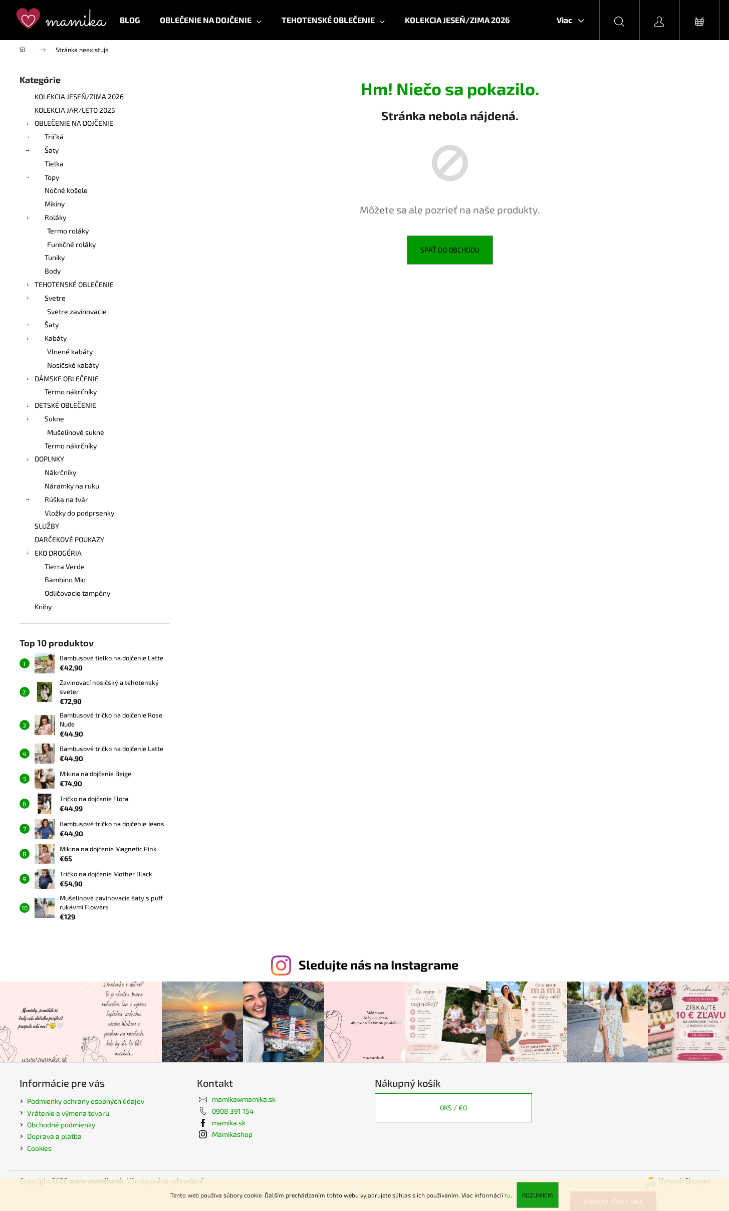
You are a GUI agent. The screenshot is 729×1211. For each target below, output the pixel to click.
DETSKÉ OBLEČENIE (65, 405)
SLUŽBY (47, 526)
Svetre (55, 298)
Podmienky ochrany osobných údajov (85, 1101)
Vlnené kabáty (70, 351)
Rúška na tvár (66, 499)
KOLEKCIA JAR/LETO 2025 (75, 110)
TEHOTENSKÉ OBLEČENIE (74, 284)
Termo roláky (68, 230)
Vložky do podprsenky (79, 513)
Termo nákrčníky (71, 391)
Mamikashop (232, 1134)
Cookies (39, 1148)
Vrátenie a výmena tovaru (68, 1113)
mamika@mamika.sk (244, 1099)
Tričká (54, 136)
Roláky (55, 217)
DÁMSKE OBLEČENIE (67, 378)
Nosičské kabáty (73, 365)
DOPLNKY (49, 458)
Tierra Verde (65, 566)
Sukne (54, 418)
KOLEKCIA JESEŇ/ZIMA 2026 (79, 96)
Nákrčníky (60, 472)
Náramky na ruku (72, 485)
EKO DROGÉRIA (58, 553)
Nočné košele (66, 190)
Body (53, 271)
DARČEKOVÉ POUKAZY (69, 539)
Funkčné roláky (71, 244)
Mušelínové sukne (75, 432)
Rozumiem (537, 1194)
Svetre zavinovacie (77, 311)
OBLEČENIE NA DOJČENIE (74, 123)
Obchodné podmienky (61, 1124)
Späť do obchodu (449, 250)
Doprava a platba (54, 1136)
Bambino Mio (65, 579)
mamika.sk (229, 1122)
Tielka (54, 163)
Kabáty (56, 338)
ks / (453, 1107)
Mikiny (55, 203)
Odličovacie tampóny (77, 593)
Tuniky (55, 257)
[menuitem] (130, 20)
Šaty (52, 150)
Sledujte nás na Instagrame (378, 964)
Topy (52, 177)
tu (508, 1194)
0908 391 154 (233, 1111)
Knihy (43, 606)
